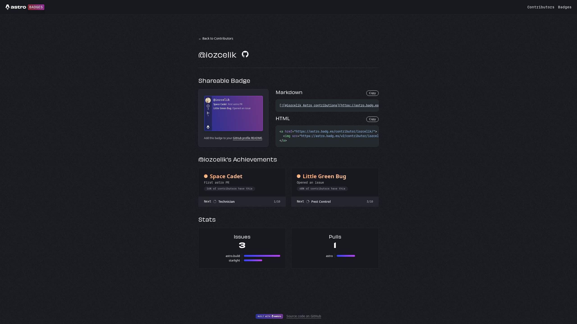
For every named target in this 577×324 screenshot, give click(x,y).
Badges (565, 7)
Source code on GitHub (303, 316)
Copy (372, 93)
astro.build (233, 256)
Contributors (540, 7)
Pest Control (321, 201)
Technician (226, 201)
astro (329, 256)
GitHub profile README (247, 138)
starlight (234, 260)
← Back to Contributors (215, 38)
